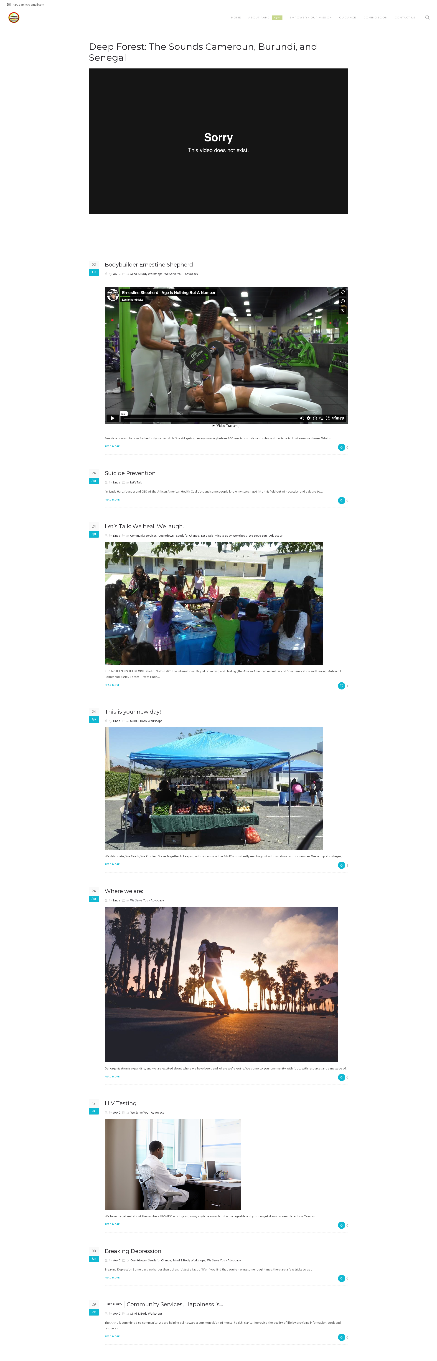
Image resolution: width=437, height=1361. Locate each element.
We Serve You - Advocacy (181, 274)
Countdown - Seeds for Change (178, 535)
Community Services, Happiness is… (165, 1304)
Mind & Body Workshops (146, 274)
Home (236, 17)
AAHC (116, 274)
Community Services (143, 535)
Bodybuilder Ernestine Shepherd (149, 264)
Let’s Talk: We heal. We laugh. (144, 526)
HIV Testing (121, 1103)
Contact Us (405, 17)
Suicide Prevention (130, 473)
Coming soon (375, 17)
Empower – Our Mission (311, 17)
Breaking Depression (133, 1251)
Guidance (347, 17)
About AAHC (264, 17)
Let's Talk (136, 482)
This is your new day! (133, 711)
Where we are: (124, 891)
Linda (116, 482)
